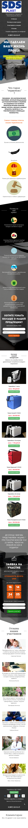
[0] (5, 795)
